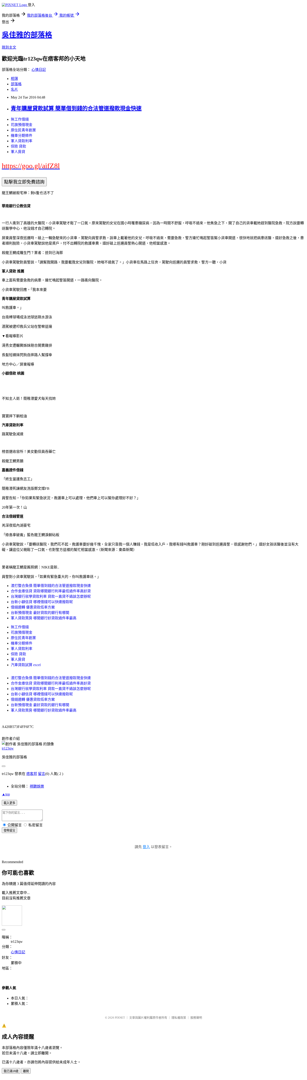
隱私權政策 (178, 1017)
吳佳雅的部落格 (27, 35)
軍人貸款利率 (21, 141)
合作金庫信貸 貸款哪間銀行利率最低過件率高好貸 (51, 591)
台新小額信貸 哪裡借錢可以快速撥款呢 (42, 602)
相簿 (14, 79)
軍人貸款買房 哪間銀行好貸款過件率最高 (43, 618)
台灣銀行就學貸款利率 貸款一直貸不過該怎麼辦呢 (51, 596)
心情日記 (38, 70)
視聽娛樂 (37, 786)
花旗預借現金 (21, 125)
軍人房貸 (18, 152)
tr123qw (8, 748)
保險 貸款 (18, 146)
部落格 (16, 84)
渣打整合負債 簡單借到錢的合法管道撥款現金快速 (51, 586)
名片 (14, 89)
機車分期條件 (21, 135)
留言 (41, 774)
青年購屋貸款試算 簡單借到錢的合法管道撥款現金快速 (76, 108)
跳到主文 (9, 47)
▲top (6, 794)
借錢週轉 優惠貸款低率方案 (33, 607)
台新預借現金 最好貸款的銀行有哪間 (40, 613)
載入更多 (9, 803)
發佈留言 (9, 830)
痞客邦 (31, 774)
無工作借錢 (20, 119)
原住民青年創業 (23, 130)
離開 (26, 1071)
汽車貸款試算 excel (26, 665)
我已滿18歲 (11, 1071)
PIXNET (120, 1017)
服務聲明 (196, 1017)
